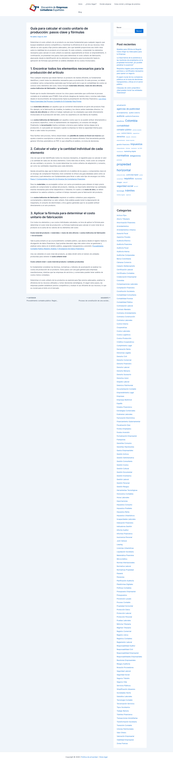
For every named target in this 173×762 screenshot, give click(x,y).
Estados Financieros (124, 407)
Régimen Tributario (124, 628)
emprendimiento (121, 140)
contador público (124, 130)
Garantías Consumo (124, 443)
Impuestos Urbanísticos (126, 516)
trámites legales (121, 195)
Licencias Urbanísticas (125, 548)
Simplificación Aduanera (126, 689)
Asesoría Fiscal (122, 233)
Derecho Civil (122, 356)
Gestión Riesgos (123, 487)
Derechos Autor (123, 378)
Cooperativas (122, 327)
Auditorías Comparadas (126, 255)
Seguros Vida (122, 682)
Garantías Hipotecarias (125, 447)
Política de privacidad (89, 757)
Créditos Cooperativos (125, 342)
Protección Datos (123, 610)
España (119, 403)
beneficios (120, 121)
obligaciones (135, 156)
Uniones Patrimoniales (125, 729)
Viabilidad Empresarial (125, 740)
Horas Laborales (123, 497)
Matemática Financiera (125, 555)
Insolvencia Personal (124, 537)
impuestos (136, 144)
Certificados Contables (125, 273)
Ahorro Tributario (123, 219)
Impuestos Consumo (124, 505)
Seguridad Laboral (124, 671)
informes (128, 148)
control (118, 133)
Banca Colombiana (124, 259)
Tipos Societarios (123, 707)
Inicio (80, 4)
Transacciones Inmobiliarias (127, 718)
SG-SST (136, 186)
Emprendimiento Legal (125, 393)
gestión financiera (123, 144)
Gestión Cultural (123, 469)
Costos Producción (124, 338)
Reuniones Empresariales (126, 660)
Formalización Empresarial (127, 436)
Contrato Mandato (124, 309)
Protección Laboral (124, 613)
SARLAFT (125, 182)
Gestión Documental (124, 472)
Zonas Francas (122, 743)
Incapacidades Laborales (126, 519)
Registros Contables (124, 639)
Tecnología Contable (124, 700)
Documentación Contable (126, 389)
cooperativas (136, 133)
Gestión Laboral (123, 479)
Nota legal (104, 757)
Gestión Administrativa (125, 458)
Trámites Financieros (124, 714)
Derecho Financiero (124, 364)
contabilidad (123, 125)
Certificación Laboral (125, 270)
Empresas (120, 396)
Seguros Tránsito (123, 678)
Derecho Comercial (124, 360)
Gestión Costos (122, 465)
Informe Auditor (123, 530)
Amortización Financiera (126, 223)
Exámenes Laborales (124, 414)
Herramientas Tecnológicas (127, 490)
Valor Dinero (121, 733)
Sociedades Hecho (124, 693)
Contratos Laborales (124, 320)
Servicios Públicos (124, 686)
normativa (123, 155)
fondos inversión (130, 140)
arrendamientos (122, 113)
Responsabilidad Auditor (126, 646)
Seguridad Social (123, 675)
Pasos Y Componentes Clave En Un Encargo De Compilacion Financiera (57, 179)
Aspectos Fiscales (123, 237)
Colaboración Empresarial (126, 277)
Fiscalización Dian (123, 425)
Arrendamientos (123, 226)
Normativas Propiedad (125, 570)
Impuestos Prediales (124, 508)
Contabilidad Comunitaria (126, 295)
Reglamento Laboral (124, 642)
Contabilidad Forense (125, 299)
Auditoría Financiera (124, 244)
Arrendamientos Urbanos (126, 230)
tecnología (120, 191)
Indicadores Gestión (124, 526)
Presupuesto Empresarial (126, 591)
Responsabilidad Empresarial (128, 653)
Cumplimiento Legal (124, 346)
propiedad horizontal (124, 167)
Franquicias (121, 440)
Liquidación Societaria (125, 552)
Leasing (120, 544)
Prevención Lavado (124, 599)
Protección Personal (124, 617)
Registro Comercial (124, 631)
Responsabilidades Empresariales (129, 657)
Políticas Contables (124, 588)
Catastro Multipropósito (126, 266)
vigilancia (128, 195)
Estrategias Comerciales (126, 411)
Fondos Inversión (123, 432)
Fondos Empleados (124, 429)
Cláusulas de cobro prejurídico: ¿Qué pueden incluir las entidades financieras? (129, 90)
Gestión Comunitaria (124, 461)
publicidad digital (132, 175)
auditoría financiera (132, 116)
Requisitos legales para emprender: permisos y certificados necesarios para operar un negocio (130, 71)
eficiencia (133, 137)
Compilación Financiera (125, 288)
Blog (80, 12)
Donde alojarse (105, 4)
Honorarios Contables (125, 494)
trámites (130, 190)
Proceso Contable (123, 602)
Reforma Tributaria (124, 624)
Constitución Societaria (125, 291)
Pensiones (120, 577)
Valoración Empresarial (125, 736)
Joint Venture (122, 541)
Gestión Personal (123, 483)
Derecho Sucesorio (124, 374)
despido (128, 137)
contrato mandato (136, 130)
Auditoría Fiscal (122, 248)
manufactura (120, 151)
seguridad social (125, 186)
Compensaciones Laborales (127, 284)
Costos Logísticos (123, 335)
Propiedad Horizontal (125, 606)
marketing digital (130, 151)
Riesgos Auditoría (123, 664)
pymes (141, 175)
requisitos (129, 178)
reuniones (138, 179)
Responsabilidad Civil (125, 649)
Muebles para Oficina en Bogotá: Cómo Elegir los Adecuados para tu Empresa (129, 51)
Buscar (119, 27)
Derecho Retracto (123, 371)
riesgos (119, 182)
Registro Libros (122, 635)
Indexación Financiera (125, 523)
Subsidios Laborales (124, 696)
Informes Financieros (124, 534)
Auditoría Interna (123, 251)
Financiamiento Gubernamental (128, 421)
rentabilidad (120, 179)
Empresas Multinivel (124, 400)
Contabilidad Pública (124, 302)
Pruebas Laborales (124, 620)
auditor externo (134, 113)
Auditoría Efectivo (123, 241)
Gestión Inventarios (124, 476)
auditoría (120, 116)
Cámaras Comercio (124, 262)
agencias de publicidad (128, 109)
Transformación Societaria (127, 722)
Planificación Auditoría (125, 581)
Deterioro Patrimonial (125, 385)
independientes (121, 148)
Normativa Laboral (124, 566)
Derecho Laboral (123, 367)
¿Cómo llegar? (91, 4)
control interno (126, 133)
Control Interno (122, 324)
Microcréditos (122, 559)
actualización (121, 105)
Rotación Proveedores (125, 667)
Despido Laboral (123, 382)
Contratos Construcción (126, 317)
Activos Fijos (121, 215)
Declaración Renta (124, 349)
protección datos (121, 175)
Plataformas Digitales (125, 584)
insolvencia (134, 148)
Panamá (120, 573)
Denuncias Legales (124, 353)
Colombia (131, 120)
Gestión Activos (123, 454)
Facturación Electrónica (126, 418)
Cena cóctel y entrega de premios (127, 4)
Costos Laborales (123, 331)
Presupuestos (122, 595)
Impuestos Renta (123, 512)
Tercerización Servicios (125, 704)
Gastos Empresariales (125, 450)
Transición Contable (124, 725)
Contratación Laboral (125, 306)
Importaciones (122, 501)
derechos (121, 136)
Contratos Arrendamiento (126, 313)
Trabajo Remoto (123, 711)
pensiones (119, 160)
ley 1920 (140, 148)
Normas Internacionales (126, 563)
